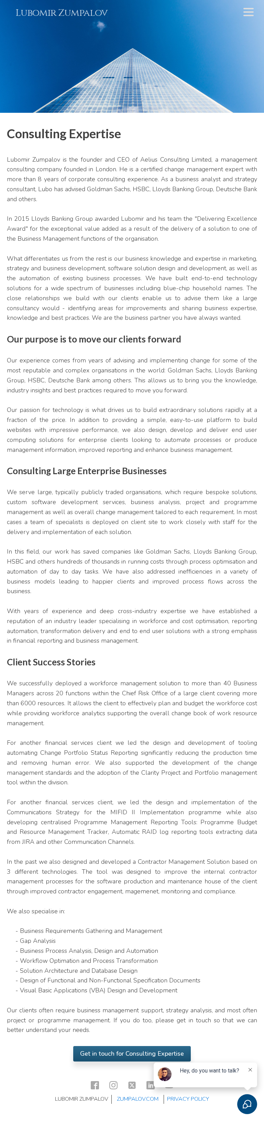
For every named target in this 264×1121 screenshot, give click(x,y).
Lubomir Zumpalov (61, 13)
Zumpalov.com (137, 1099)
